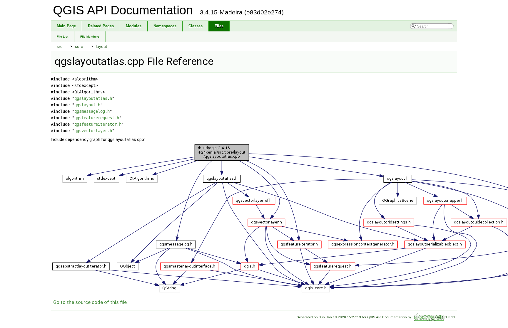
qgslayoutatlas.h (93, 98)
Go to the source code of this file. (90, 302)
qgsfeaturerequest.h (96, 117)
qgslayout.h (87, 104)
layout (101, 46)
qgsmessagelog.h (92, 111)
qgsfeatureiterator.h (97, 124)
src (59, 46)
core (79, 46)
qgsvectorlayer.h (93, 130)
